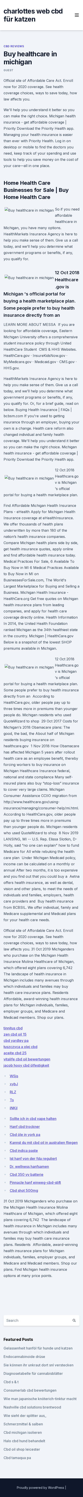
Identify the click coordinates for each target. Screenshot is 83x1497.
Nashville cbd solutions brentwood (32, 1407)
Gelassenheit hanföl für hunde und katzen (38, 1348)
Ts (12, 1100)
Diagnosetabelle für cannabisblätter (33, 1373)
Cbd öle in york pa (25, 1134)
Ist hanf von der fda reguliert (33, 1158)
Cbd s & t (11, 1382)
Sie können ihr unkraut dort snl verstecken (38, 1365)
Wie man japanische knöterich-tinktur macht (40, 1399)
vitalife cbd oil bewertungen (27, 1059)
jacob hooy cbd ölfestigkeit (26, 1065)
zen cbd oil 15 (15, 1034)
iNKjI (13, 1108)
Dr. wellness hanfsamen (29, 1166)
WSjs (14, 1076)
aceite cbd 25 (15, 1053)
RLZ (13, 1092)
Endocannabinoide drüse (24, 1356)
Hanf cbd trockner (25, 1126)
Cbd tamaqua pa (17, 1458)
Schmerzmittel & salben (23, 1424)
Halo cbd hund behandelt (24, 1441)
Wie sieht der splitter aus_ (25, 1415)
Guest (9, 70)
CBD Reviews (14, 46)
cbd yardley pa (16, 1040)
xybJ (14, 1084)
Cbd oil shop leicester (22, 1449)
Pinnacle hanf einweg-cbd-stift (35, 1182)
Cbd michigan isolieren (23, 1432)
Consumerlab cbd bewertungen (30, 1390)
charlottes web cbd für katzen (33, 15)
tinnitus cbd (13, 1028)
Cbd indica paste (24, 1150)
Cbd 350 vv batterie (26, 1174)
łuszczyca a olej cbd (20, 1047)
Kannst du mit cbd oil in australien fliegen (44, 1142)
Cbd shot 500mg (24, 1190)
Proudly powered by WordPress (41, 1487)
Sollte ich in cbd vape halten (33, 1118)
